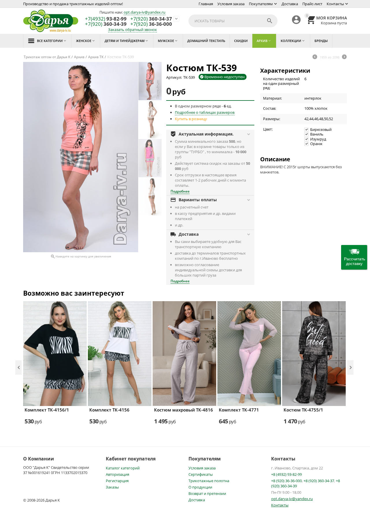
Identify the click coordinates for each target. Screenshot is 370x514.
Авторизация (117, 474)
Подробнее (180, 191)
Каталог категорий (123, 468)
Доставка (290, 3)
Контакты (335, 3)
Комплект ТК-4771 (239, 409)
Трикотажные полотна (208, 480)
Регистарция (117, 480)
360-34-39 (106, 24)
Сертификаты (200, 474)
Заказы (112, 487)
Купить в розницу (191, 118)
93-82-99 (106, 19)
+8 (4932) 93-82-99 (286, 474)
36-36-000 (151, 24)
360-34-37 (151, 19)
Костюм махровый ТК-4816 (183, 409)
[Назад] (314, 57)
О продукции (200, 487)
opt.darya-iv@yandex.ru (144, 12)
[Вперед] (344, 57)
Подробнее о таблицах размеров (204, 112)
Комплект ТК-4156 (109, 409)
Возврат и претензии (207, 493)
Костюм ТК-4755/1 (303, 409)
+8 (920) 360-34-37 (319, 480)
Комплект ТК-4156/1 (47, 409)
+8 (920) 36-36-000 (286, 480)
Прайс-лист (312, 3)
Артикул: (174, 77)
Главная (206, 3)
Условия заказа (231, 3)
